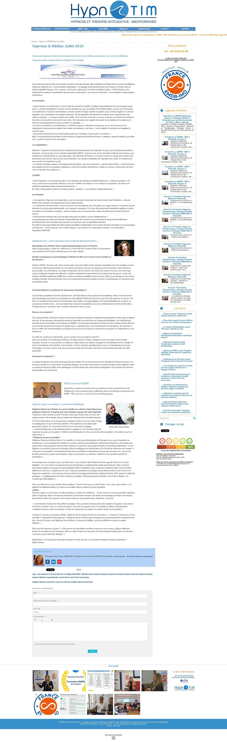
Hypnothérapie (62, 29)
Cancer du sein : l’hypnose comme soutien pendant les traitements (176, 315)
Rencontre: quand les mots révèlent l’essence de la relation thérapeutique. (176, 321)
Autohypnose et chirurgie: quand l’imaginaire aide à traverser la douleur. (177, 360)
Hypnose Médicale (42, 29)
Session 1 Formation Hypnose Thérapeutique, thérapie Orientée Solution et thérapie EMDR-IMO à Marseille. (177, 212)
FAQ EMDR (103, 29)
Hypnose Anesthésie (116, 574)
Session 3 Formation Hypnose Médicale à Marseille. (177, 276)
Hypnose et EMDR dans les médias (52, 41)
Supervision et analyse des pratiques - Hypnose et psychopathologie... (180, 281)
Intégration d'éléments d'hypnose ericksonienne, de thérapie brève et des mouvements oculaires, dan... (181, 144)
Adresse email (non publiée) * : (45, 601)
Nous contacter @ (177, 46)
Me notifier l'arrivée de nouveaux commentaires (55, 644)
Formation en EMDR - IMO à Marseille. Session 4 (177, 182)
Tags (118, 726)
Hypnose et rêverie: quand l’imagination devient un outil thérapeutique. (173, 344)
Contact (165, 29)
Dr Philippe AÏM (69, 574)
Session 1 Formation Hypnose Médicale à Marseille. (177, 197)
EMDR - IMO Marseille (84, 574)
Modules (123, 29)
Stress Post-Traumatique (79, 577)
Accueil (34, 41)
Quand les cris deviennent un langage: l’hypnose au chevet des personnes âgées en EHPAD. (174, 387)
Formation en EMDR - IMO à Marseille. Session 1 (177, 138)
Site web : (37, 609)
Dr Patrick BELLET (56, 574)
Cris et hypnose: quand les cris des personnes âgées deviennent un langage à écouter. (176, 368)
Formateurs (144, 29)
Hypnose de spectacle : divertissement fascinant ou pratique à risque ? (176, 335)
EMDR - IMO (83, 29)
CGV (113, 737)
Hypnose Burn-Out (132, 574)
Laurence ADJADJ (42, 551)
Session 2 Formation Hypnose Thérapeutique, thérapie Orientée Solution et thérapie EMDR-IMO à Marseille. (177, 230)
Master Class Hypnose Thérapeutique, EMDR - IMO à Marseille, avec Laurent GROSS (135, 35)
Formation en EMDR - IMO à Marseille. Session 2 (177, 153)
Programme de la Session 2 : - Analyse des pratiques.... (181, 236)
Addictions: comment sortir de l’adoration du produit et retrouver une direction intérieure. (176, 395)
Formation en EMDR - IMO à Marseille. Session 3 (177, 168)
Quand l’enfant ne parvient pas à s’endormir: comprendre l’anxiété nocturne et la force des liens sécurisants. (175, 377)
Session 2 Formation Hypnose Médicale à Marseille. (177, 245)
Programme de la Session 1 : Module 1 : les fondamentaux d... (181, 202)
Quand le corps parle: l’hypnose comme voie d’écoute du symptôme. (176, 411)
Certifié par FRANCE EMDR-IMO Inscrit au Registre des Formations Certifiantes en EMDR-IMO (176, 59)
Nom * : (36, 593)
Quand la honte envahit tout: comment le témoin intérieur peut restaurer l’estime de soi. (174, 404)
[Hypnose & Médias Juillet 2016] (84, 64)
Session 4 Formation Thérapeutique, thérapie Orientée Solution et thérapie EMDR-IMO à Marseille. (177, 291)
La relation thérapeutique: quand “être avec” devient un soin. (175, 328)
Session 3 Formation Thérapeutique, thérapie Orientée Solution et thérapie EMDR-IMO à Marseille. (177, 260)
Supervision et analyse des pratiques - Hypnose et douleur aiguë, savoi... (180, 268)
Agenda (185, 29)
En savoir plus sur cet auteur (140, 556)
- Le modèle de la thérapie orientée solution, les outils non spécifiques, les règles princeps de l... (180, 299)
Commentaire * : (39, 617)
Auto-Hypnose (42, 574)
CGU (113, 739)
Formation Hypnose (100, 574)
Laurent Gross (64, 577)
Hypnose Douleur (145, 574)
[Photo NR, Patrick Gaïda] (120, 403)
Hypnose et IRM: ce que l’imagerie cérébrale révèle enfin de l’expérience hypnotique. (176, 352)
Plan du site (111, 726)
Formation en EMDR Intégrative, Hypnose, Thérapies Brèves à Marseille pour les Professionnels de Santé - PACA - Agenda (177, 119)
